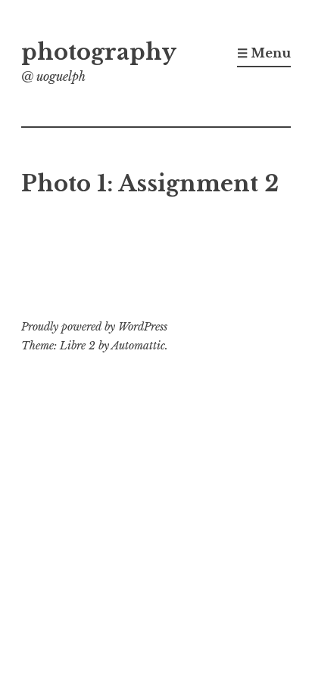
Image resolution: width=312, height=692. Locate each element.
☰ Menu (264, 53)
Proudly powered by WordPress (94, 327)
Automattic (138, 345)
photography (98, 52)
